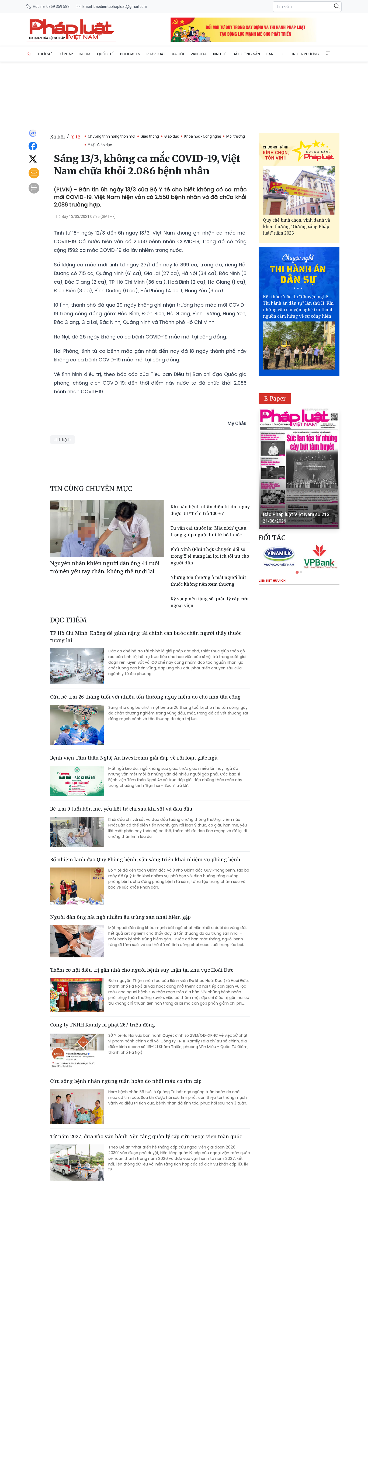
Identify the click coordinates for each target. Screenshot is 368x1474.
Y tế (75, 136)
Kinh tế (219, 54)
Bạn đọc (274, 54)
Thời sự (44, 54)
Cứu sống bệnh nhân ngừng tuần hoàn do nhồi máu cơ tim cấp (126, 1081)
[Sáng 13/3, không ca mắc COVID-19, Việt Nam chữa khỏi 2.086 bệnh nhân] (71, 30)
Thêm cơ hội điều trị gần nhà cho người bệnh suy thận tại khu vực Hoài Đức (141, 970)
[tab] (297, 572)
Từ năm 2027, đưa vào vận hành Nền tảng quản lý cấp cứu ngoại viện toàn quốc (146, 1136)
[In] (34, 188)
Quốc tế (105, 54)
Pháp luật (156, 54)
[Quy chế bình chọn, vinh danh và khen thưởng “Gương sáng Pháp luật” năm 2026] (299, 190)
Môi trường (235, 136)
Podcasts (130, 54)
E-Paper (275, 398)
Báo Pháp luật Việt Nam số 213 (296, 514)
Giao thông (150, 136)
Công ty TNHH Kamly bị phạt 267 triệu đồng (102, 1024)
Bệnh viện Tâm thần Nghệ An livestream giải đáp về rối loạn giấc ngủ (134, 757)
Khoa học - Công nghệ (202, 136)
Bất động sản (246, 54)
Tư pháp (65, 54)
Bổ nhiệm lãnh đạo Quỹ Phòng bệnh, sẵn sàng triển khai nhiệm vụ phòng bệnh (145, 859)
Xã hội (178, 54)
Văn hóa (198, 54)
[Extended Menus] (328, 53)
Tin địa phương (304, 54)
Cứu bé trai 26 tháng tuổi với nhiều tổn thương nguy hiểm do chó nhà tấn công (145, 696)
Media (85, 54)
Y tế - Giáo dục (100, 145)
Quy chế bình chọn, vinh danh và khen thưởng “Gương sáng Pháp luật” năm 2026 (296, 226)
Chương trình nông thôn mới (111, 136)
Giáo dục (171, 136)
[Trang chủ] (28, 54)
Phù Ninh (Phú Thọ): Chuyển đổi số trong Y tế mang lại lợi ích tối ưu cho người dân (210, 556)
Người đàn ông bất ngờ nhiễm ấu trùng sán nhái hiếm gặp (120, 917)
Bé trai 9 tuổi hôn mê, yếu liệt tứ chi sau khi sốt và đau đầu (121, 808)
